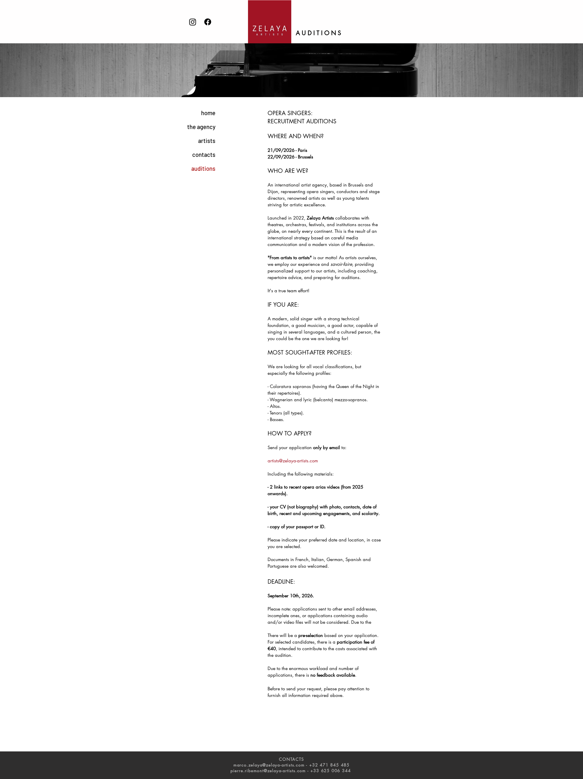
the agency (201, 126)
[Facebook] (207, 21)
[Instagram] (192, 21)
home (208, 112)
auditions (203, 168)
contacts (203, 154)
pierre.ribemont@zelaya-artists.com (268, 770)
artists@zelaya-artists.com (293, 461)
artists (206, 140)
